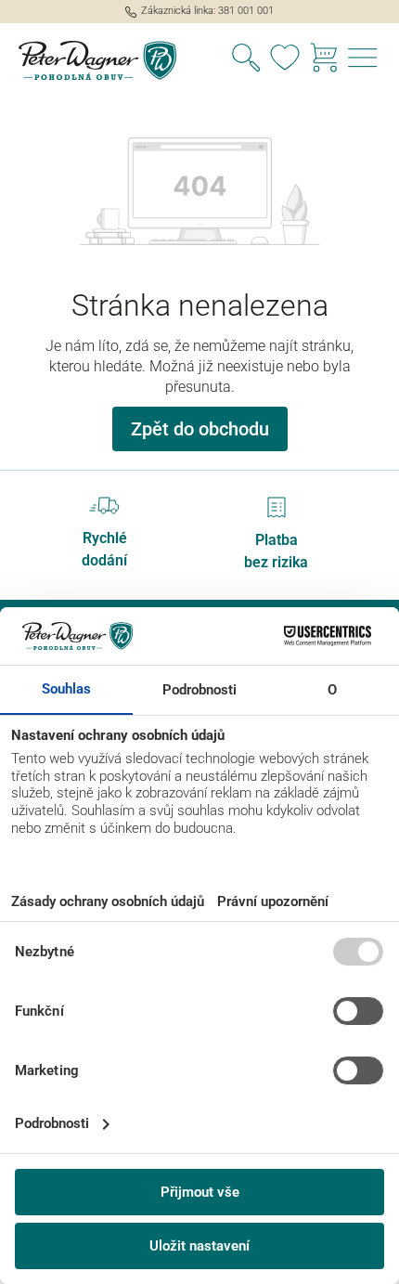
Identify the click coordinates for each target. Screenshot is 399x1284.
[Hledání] (246, 60)
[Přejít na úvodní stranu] (100, 61)
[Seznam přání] (284, 60)
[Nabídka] (362, 60)
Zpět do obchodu (200, 429)
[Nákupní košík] (323, 60)
